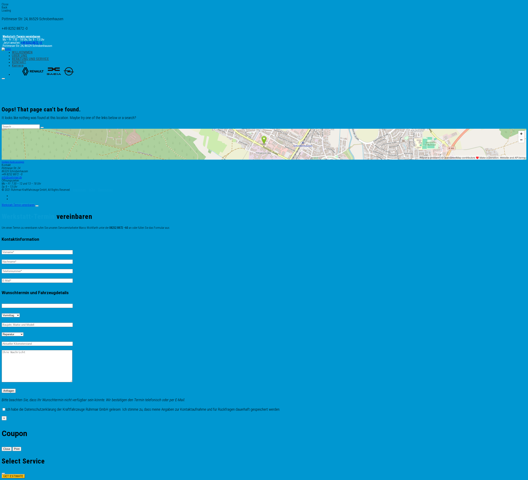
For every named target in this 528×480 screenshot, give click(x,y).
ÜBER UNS (19, 56)
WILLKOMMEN (22, 52)
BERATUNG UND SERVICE (30, 59)
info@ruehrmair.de (12, 177)
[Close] (37, 205)
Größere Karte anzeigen (13, 161)
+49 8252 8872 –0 (31, 42)
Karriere (18, 65)
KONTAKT (19, 62)
